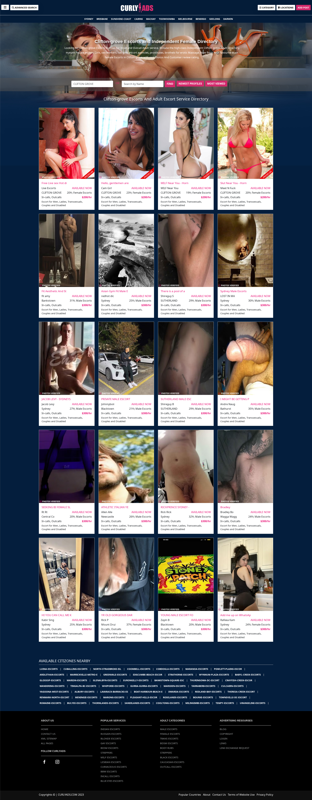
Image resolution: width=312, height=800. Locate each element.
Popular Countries (190, 794)
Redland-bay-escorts (210, 691)
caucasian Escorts (172, 762)
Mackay (151, 18)
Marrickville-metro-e (85, 674)
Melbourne (185, 18)
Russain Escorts (111, 733)
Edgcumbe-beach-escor (149, 674)
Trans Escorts (169, 738)
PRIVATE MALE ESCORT (115, 399)
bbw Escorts (109, 771)
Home (44, 729)
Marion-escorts (79, 680)
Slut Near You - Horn (233, 183)
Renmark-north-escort (56, 697)
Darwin (228, 18)
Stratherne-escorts (182, 674)
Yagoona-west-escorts (56, 691)
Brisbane (102, 18)
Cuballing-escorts (77, 668)
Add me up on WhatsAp (235, 615)
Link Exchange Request (234, 748)
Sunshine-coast (121, 18)
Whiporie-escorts (115, 686)
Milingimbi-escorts (199, 703)
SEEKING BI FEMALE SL (56, 507)
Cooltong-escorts (169, 703)
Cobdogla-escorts (169, 668)
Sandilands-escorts (139, 703)
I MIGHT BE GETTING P (234, 399)
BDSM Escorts (109, 748)
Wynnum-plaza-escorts (216, 674)
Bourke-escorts (205, 697)
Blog (223, 729)
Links (223, 743)
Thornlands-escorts (107, 703)
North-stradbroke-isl (109, 668)
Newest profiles (190, 83)
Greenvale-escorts (117, 674)
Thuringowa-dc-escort (206, 680)
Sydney (89, 18)
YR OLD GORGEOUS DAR (116, 615)
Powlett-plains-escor (229, 668)
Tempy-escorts (227, 703)
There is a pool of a (173, 291)
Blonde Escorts (111, 738)
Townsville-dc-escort (234, 697)
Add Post (303, 7)
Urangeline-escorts (254, 703)
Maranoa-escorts (198, 668)
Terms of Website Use (241, 794)
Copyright (226, 733)
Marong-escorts (115, 697)
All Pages (47, 743)
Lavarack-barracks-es (116, 691)
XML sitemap (49, 738)
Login (223, 738)
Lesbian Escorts (111, 762)
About (206, 794)
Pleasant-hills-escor (145, 697)
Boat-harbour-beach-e (150, 691)
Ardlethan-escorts (54, 674)
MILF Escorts (109, 757)
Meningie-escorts (88, 697)
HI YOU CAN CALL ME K (57, 615)
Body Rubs (167, 748)
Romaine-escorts (52, 703)
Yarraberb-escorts (205, 686)
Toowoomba (167, 18)
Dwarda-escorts (180, 691)
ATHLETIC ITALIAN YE (114, 507)
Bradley (225, 507)
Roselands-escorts (177, 697)
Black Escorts (169, 757)
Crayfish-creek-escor (240, 680)
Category (267, 7)
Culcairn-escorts (234, 686)
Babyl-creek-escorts (249, 674)
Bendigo (201, 18)
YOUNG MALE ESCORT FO (177, 615)
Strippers (106, 752)
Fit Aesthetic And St (54, 291)
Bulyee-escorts (78, 703)
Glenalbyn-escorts (107, 680)
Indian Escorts (110, 729)
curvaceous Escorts (114, 766)
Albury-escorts (86, 691)
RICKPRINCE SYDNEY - (175, 507)
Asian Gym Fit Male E (114, 291)
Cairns (138, 18)
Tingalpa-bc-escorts (85, 686)
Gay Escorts (108, 743)
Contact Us (48, 733)
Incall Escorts (110, 776)
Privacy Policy (265, 794)
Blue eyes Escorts (112, 780)
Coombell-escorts (140, 668)
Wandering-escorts (54, 686)
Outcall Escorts (171, 766)
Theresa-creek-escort (243, 691)
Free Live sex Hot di (54, 183)
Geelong (215, 18)
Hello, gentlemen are (115, 183)
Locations (286, 7)
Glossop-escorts (52, 680)
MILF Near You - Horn (174, 183)
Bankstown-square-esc (171, 680)
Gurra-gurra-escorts (145, 686)
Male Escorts (168, 729)
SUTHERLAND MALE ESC (176, 399)
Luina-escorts (50, 668)
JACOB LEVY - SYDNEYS (56, 399)
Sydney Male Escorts (233, 291)
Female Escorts (170, 733)
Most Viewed (216, 83)
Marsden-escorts (176, 686)
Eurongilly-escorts (137, 680)
